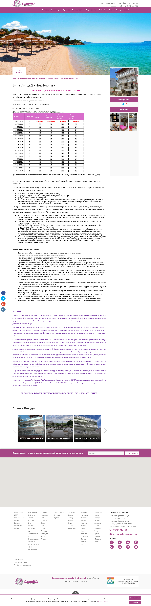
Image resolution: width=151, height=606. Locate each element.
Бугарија (57, 515)
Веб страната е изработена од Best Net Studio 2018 (69, 578)
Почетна (45, 10)
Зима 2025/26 (59, 512)
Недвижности (91, 10)
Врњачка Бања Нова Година (18, 525)
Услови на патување (107, 3)
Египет (97, 526)
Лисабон (44, 531)
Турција (97, 520)
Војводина (44, 534)
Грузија (43, 539)
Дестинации (56, 10)
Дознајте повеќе (103, 601)
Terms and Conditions (71, 581)
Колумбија (84, 536)
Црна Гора (98, 528)
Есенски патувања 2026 (44, 515)
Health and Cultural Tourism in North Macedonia (31, 520)
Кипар (96, 542)
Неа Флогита (49, 78)
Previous (14, 430)
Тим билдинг (18, 560)
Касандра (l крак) (36, 78)
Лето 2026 (16, 78)
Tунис (96, 531)
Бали (83, 528)
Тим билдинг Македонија (22, 565)
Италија (97, 518)
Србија (56, 518)
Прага (43, 528)
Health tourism (32, 512)
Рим (42, 526)
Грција (25, 78)
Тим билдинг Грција (20, 562)
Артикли (66, 10)
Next (105, 430)
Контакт (135, 3)
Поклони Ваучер (115, 10)
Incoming (127, 10)
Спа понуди (71, 512)
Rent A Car (102, 10)
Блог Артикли (77, 10)
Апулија (43, 536)
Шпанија (97, 536)
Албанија (98, 523)
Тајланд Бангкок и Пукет (84, 541)
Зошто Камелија (124, 3)
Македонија (98, 539)
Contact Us (83, 581)
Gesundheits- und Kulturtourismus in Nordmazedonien (33, 534)
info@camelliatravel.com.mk (124, 534)
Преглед (19, 72)
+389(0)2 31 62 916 (129, 6)
